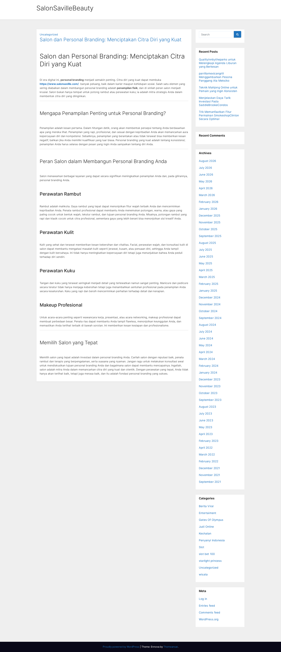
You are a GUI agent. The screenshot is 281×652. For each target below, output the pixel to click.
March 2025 (207, 277)
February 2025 (208, 283)
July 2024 (205, 331)
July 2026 (205, 167)
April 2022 (206, 447)
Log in (203, 598)
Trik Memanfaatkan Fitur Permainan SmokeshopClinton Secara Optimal (219, 115)
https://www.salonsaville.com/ (59, 84)
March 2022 (207, 454)
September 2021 (210, 481)
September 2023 (210, 400)
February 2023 (209, 440)
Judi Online (206, 526)
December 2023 (210, 379)
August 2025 (207, 242)
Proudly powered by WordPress (121, 646)
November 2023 (210, 386)
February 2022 (208, 461)
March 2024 (207, 359)
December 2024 (210, 297)
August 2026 (207, 161)
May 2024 (205, 345)
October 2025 (208, 229)
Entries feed (207, 605)
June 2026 (206, 174)
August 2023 (207, 406)
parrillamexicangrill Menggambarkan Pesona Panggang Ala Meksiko (215, 77)
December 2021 (209, 468)
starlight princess (210, 560)
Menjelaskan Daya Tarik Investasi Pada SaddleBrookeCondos (215, 101)
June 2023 (206, 420)
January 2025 (208, 290)
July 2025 (205, 249)
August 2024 (207, 324)
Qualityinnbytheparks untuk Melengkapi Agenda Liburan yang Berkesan (217, 63)
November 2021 (209, 475)
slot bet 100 (207, 554)
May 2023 (205, 427)
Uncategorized (49, 34)
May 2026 (205, 181)
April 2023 (206, 434)
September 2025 (210, 236)
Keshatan (205, 533)
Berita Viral (206, 506)
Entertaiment (207, 513)
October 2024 (208, 311)
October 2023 (208, 393)
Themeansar (170, 646)
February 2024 (209, 365)
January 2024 (208, 372)
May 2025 (205, 263)
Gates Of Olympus (211, 519)
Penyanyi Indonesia (212, 540)
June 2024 (206, 338)
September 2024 (210, 318)
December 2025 (209, 215)
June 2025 (206, 256)
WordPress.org (209, 619)
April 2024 (206, 352)
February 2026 (209, 202)
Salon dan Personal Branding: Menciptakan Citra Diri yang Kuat (110, 39)
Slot (201, 547)
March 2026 (207, 195)
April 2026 (206, 188)
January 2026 (208, 208)
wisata (203, 574)
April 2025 (206, 270)
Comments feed (209, 612)
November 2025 (210, 222)
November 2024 (210, 304)
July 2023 (205, 413)
